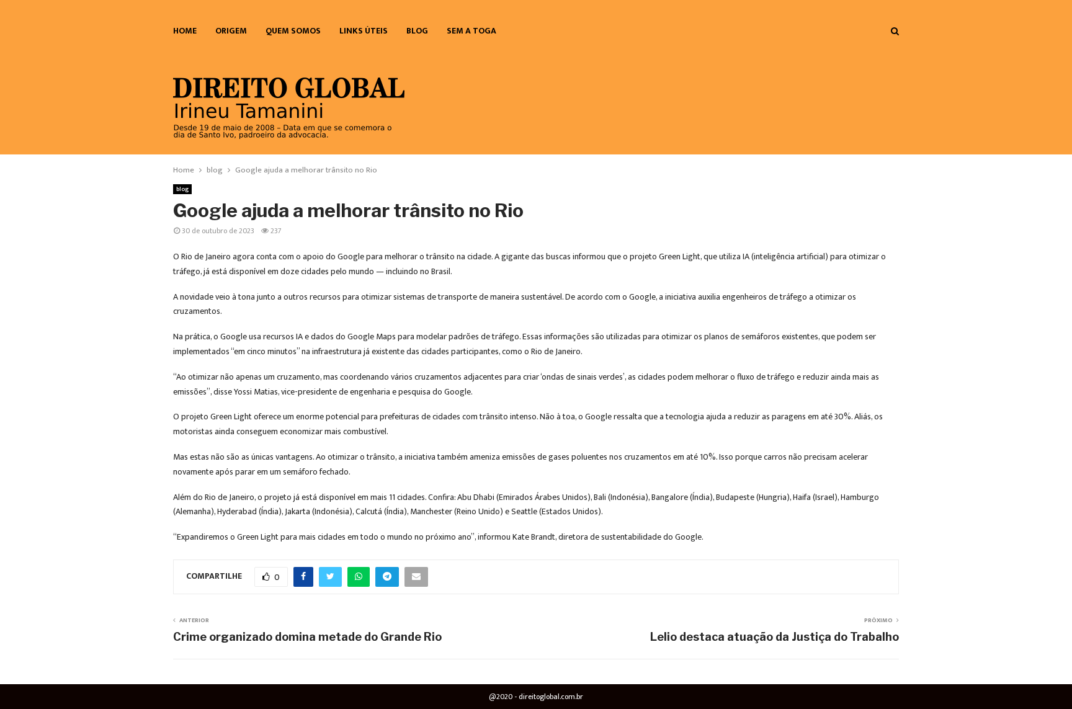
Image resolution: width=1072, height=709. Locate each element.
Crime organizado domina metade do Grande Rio (307, 636)
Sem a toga (471, 31)
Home (185, 31)
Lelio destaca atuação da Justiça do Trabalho (774, 636)
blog (417, 31)
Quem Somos (293, 31)
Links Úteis (363, 31)
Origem (231, 31)
